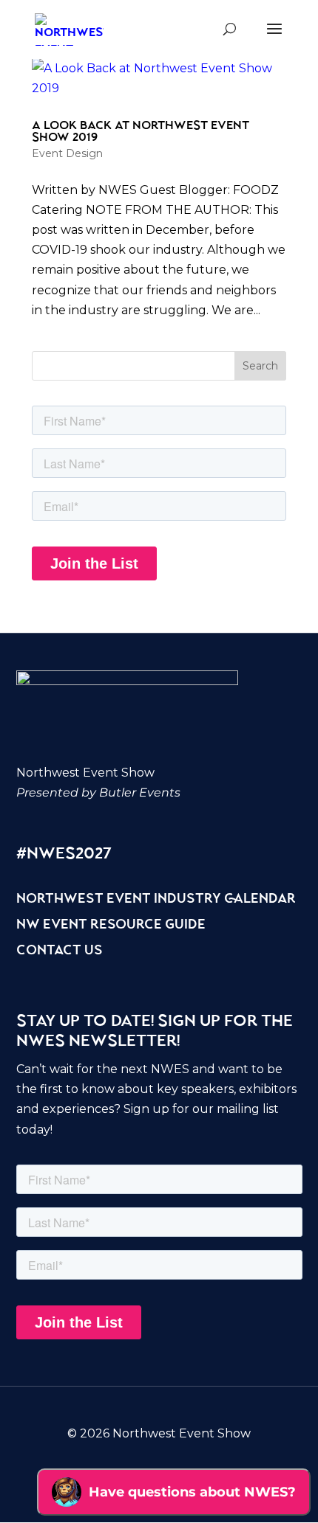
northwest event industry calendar (156, 899)
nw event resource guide (111, 925)
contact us (59, 951)
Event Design (67, 153)
